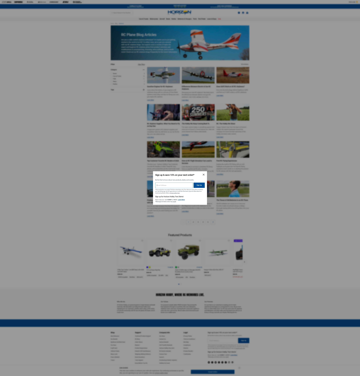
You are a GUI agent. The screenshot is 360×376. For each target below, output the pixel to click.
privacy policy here (175, 193)
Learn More (181, 199)
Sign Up (199, 185)
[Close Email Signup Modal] (203, 174)
